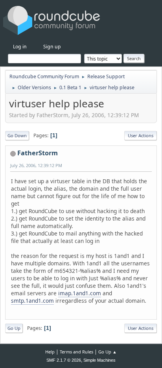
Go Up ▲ (107, 352)
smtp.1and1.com (32, 300)
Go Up (13, 328)
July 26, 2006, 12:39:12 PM (36, 165)
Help (50, 352)
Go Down (17, 135)
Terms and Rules (76, 352)
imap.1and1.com (79, 293)
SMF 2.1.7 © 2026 (63, 360)
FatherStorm (37, 153)
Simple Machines (99, 360)
